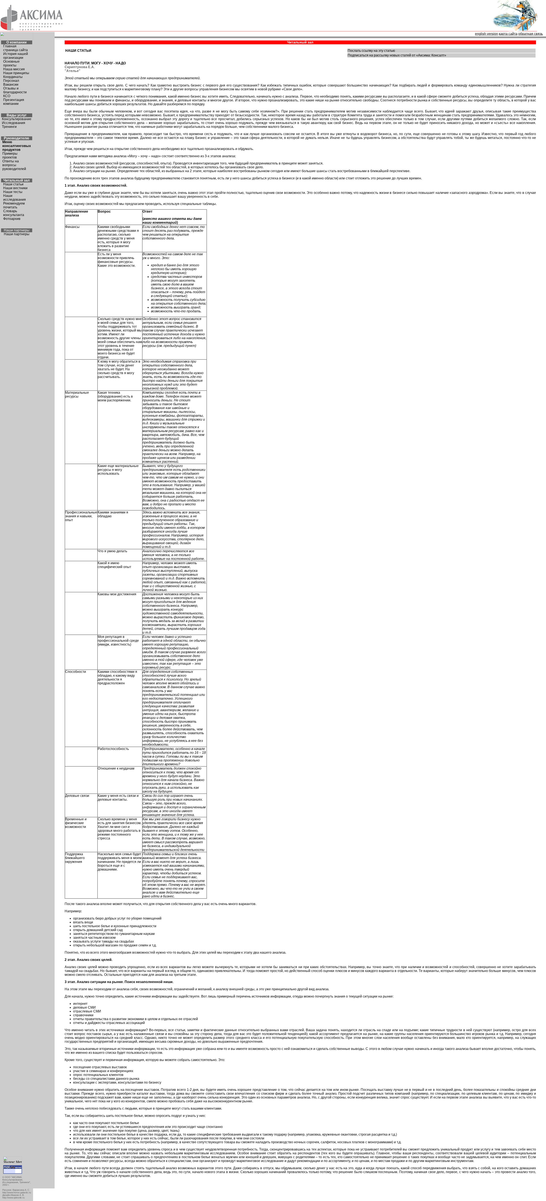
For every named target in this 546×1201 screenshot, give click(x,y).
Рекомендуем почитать (14, 205)
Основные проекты (11, 63)
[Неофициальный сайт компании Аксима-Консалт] (514, 31)
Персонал (11, 80)
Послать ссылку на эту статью (371, 50)
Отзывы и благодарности (15, 90)
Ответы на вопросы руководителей (14, 165)
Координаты (13, 77)
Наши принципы (16, 73)
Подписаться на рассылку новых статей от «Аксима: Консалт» (397, 55)
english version (486, 34)
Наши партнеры (16, 234)
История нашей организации (15, 55)
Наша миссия (14, 69)
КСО (6, 96)
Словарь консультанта (13, 213)
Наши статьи (13, 184)
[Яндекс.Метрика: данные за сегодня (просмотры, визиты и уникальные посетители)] (12, 1159)
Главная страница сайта (15, 48)
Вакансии (10, 84)
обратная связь (530, 34)
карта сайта (508, 34)
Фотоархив (11, 219)
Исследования (13, 123)
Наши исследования (14, 197)
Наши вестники (15, 188)
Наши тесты (12, 192)
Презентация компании (13, 101)
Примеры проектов (9, 155)
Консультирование (16, 119)
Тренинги (9, 126)
